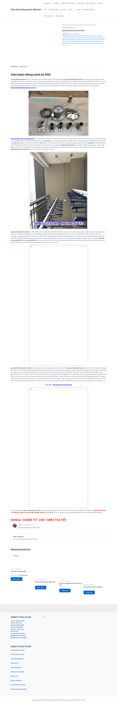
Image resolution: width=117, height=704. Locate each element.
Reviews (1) (23, 66)
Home (64, 25)
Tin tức (70, 9)
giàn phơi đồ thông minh (81, 35)
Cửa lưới (99, 3)
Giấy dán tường (53, 9)
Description (14, 66)
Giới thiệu (56, 3)
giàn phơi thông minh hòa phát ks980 (79, 43)
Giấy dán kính (60, 16)
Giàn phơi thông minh (67, 3)
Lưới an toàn (80, 3)
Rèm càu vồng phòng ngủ (19, 689)
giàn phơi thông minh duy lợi (85, 37)
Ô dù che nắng (20, 635)
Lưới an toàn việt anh (17, 654)
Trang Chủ (47, 3)
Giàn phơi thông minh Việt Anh (26, 9)
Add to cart (16, 579)
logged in (24, 539)
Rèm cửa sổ (14, 663)
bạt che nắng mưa (16, 623)
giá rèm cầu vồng (21, 637)
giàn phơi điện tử (70, 35)
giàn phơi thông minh (72, 25)
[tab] (14, 66)
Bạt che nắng (91, 3)
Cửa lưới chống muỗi (17, 659)
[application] (73, 9)
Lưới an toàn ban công (17, 621)
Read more (40, 587)
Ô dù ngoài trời (48, 16)
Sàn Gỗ (63, 9)
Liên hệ (78, 9)
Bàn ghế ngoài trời (88, 9)
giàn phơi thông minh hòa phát (81, 41)
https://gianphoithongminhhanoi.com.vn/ (23, 87)
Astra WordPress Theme (78, 700)
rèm (45, 9)
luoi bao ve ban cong (17, 629)
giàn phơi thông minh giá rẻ (91, 39)
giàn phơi (13, 625)
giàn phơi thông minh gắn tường (75, 39)
